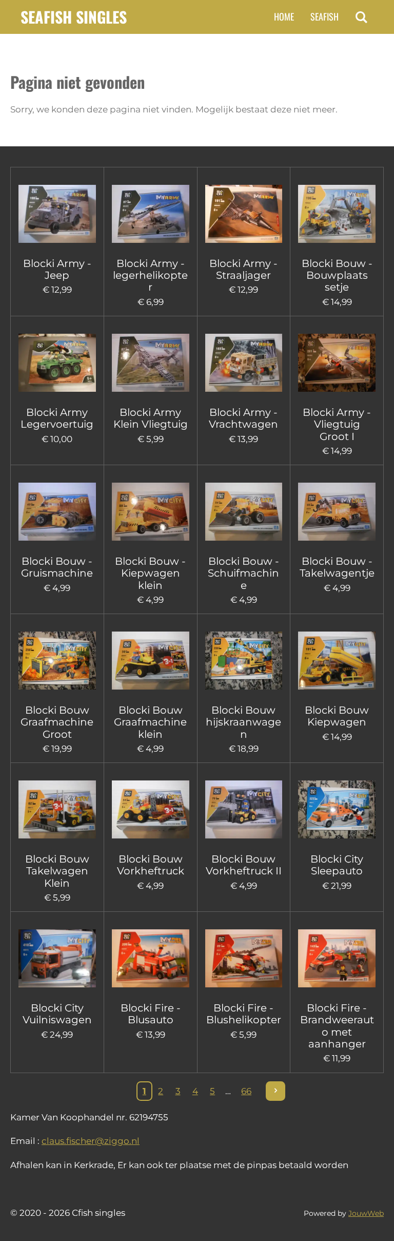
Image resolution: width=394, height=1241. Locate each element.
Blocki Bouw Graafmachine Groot (57, 722)
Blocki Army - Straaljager (243, 269)
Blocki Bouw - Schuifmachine (243, 573)
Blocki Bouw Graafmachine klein (150, 722)
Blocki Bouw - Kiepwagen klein (150, 573)
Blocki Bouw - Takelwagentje (337, 567)
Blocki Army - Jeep (57, 269)
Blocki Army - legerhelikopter (150, 276)
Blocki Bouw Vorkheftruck (150, 865)
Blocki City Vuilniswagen (57, 1014)
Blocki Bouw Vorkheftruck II (244, 865)
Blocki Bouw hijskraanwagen (243, 722)
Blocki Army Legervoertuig (57, 418)
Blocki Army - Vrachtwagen (243, 418)
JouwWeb (366, 1213)
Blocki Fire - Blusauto (151, 1014)
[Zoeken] (361, 17)
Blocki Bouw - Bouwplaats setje (337, 276)
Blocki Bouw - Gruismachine (57, 567)
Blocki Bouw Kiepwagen (337, 716)
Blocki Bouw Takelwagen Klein (57, 871)
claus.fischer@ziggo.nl (91, 1141)
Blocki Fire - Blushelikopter (243, 1014)
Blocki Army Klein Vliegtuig (150, 418)
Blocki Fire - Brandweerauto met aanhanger (337, 1026)
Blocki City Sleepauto (336, 865)
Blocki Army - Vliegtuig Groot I (337, 425)
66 (246, 1091)
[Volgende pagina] (275, 1091)
